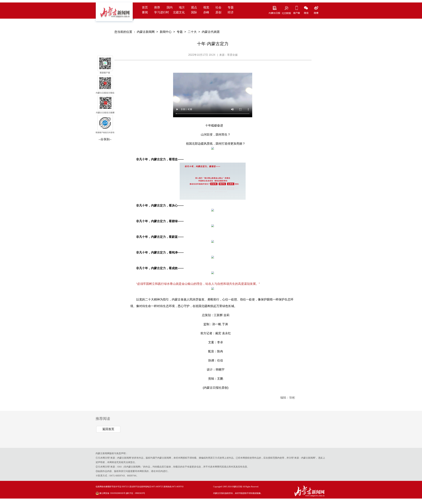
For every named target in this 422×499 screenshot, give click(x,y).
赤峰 (206, 12)
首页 (145, 7)
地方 (182, 7)
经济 (231, 12)
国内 (170, 7)
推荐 (157, 7)
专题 (231, 7)
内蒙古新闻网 (146, 31)
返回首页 (108, 429)
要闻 (145, 12)
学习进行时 (161, 12)
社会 (218, 7)
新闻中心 (166, 31)
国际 (194, 12)
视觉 (206, 7)
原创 (218, 12)
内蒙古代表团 (211, 31)
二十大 (192, 31)
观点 (194, 7)
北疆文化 (179, 12)
